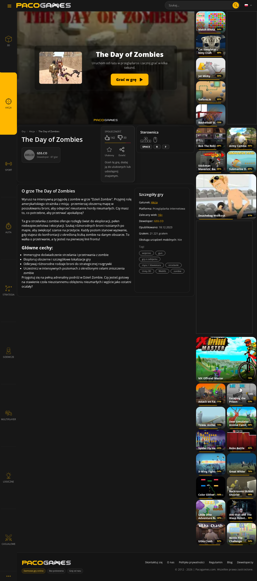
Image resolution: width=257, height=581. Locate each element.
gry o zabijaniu (149, 259)
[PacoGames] (46, 563)
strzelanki (173, 265)
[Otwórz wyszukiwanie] (236, 5)
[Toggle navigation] (9, 6)
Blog (230, 562)
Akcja (154, 202)
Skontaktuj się (154, 562)
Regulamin (216, 562)
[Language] (248, 5)
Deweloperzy (245, 562)
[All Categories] (8, 576)
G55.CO (158, 221)
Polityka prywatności (192, 562)
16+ (160, 215)
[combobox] (202, 5)
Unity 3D (146, 271)
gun (160, 253)
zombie (177, 271)
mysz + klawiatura (151, 265)
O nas (170, 562)
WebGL (162, 271)
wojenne (146, 253)
